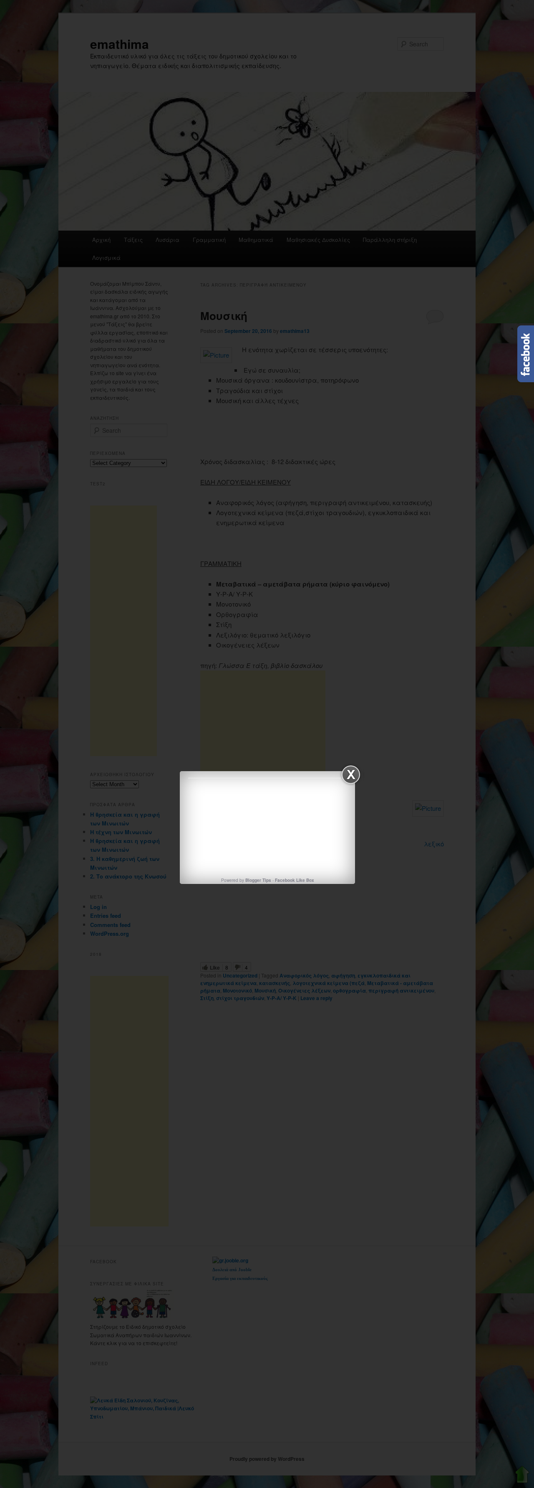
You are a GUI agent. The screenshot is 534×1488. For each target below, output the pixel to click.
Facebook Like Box (294, 880)
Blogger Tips (258, 880)
